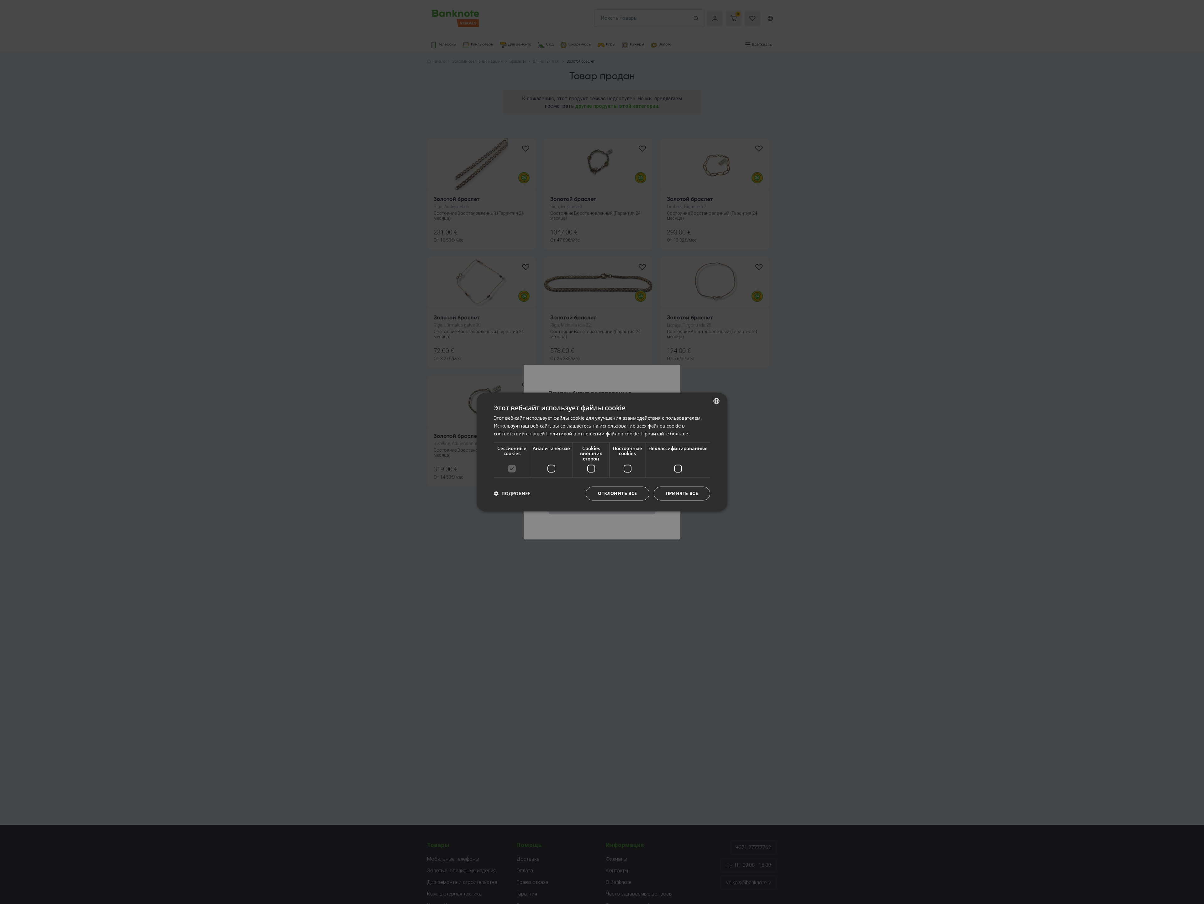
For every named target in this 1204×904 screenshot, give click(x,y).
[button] (512, 493)
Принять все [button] (682, 494)
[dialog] (602, 451)
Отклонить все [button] (617, 494)
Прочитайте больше (664, 433)
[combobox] (716, 401)
